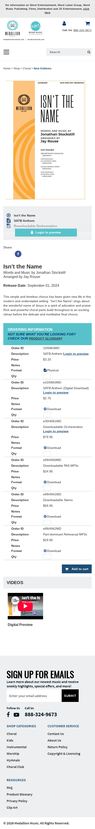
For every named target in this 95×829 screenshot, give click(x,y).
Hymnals (13, 760)
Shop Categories (21, 726)
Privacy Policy (17, 801)
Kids (10, 740)
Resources (16, 780)
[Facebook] (18, 254)
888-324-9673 (82, 30)
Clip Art (12, 807)
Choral (27, 68)
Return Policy (58, 747)
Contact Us (56, 733)
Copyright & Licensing (64, 753)
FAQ (10, 787)
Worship (13, 753)
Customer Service (63, 726)
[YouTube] (17, 715)
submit (70, 695)
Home (7, 68)
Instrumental (17, 747)
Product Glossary (19, 794)
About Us (54, 740)
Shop (16, 68)
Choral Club (15, 766)
